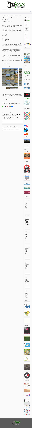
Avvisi (26, 207)
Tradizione (26, 293)
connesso (6, 112)
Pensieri (26, 262)
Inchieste (26, 238)
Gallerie (26, 234)
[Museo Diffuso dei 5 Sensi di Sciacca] (27, 115)
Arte (25, 204)
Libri (25, 252)
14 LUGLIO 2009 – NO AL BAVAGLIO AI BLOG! (11, 127)
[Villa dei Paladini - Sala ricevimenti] (27, 367)
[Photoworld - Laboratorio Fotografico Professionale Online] (27, 395)
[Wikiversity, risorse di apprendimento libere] (24, 407)
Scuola (26, 283)
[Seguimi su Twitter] (7, 12)
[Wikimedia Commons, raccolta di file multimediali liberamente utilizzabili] (24, 409)
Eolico (26, 232)
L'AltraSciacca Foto (27, 247)
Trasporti (26, 295)
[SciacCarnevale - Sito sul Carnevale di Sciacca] (25, 57)
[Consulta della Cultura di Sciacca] (27, 192)
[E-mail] (2, 12)
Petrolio (26, 263)
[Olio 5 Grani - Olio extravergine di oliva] (27, 338)
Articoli (26, 205)
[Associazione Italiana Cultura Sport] (27, 306)
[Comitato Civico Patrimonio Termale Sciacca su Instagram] (28, 87)
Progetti (26, 269)
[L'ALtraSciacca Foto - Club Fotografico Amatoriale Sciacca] (25, 53)
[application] (27, 95)
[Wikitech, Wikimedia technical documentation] (24, 412)
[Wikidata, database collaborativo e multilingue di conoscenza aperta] (26, 409)
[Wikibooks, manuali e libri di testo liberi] (27, 405)
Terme (26, 291)
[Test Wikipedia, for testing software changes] (27, 412)
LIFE (25, 253)
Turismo (26, 296)
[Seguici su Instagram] (5, 12)
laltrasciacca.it (17, 424)
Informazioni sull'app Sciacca (27, 69)
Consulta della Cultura (27, 224)
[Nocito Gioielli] (27, 330)
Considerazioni (26, 223)
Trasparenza (26, 294)
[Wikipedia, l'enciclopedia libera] (24, 405)
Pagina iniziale (4, 15)
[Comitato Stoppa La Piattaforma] (27, 168)
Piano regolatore (27, 264)
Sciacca (26, 279)
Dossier (8, 15)
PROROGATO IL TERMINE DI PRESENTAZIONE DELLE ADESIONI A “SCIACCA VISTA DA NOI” (12, 129)
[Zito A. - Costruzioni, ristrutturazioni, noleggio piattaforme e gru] (27, 385)
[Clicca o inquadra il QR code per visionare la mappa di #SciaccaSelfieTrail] (27, 102)
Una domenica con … (27, 297)
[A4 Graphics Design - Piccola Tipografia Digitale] (27, 376)
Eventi (26, 233)
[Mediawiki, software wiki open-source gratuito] (26, 411)
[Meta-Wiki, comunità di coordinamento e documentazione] (27, 411)
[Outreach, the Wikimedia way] (24, 414)
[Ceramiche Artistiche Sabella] (27, 352)
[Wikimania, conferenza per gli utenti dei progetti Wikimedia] (26, 414)
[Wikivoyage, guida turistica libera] (27, 407)
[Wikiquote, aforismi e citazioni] (29, 405)
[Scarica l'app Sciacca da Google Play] (25, 72)
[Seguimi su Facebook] (4, 12)
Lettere (26, 251)
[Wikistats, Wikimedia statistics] (29, 414)
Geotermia (26, 235)
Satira (26, 278)
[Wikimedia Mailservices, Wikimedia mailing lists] (27, 414)
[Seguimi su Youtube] (9, 12)
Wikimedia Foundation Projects (27, 403)
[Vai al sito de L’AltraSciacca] (27, 20)
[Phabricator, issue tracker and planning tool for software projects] (26, 412)
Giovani (26, 236)
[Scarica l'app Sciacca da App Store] (28, 72)
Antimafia (26, 203)
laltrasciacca (11, 21)
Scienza (26, 282)
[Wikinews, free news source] (29, 407)
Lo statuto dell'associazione (27, 36)
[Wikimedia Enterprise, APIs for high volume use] (29, 411)
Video (26, 298)
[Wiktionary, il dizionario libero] (26, 405)
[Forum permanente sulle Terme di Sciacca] (27, 61)
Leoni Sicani (26, 250)
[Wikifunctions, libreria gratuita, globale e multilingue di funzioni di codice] (29, 409)
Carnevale (26, 209)
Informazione (26, 239)
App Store (29, 75)
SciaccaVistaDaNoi (27, 281)
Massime (26, 254)
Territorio (26, 292)
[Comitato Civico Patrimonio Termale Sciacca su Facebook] (25, 87)
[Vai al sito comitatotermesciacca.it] (27, 84)
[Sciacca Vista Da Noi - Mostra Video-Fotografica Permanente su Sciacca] (28, 53)
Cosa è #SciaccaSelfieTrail (27, 98)
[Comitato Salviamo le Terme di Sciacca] (27, 177)
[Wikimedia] (27, 401)
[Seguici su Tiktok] (6, 12)
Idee (25, 237)
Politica (26, 266)
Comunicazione (26, 222)
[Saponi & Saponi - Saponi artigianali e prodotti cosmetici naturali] (27, 359)
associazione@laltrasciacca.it (16, 426)
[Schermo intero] (29, 95)
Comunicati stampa (27, 221)
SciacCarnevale (27, 280)
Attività (26, 206)
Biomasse (26, 208)
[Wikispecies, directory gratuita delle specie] (27, 409)
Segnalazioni (26, 284)
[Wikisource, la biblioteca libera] (26, 407)
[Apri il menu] (30, 11)
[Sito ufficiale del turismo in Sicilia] (27, 156)
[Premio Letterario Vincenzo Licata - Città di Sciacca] (28, 57)
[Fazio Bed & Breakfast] (27, 390)
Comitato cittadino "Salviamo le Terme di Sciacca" (27, 213)
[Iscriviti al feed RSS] (1, 12)
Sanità (26, 277)
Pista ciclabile (26, 265)
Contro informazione (27, 225)
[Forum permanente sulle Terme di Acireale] (27, 188)
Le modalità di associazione (27, 38)
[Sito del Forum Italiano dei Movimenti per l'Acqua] (27, 184)
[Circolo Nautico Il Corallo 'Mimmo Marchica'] (27, 345)
